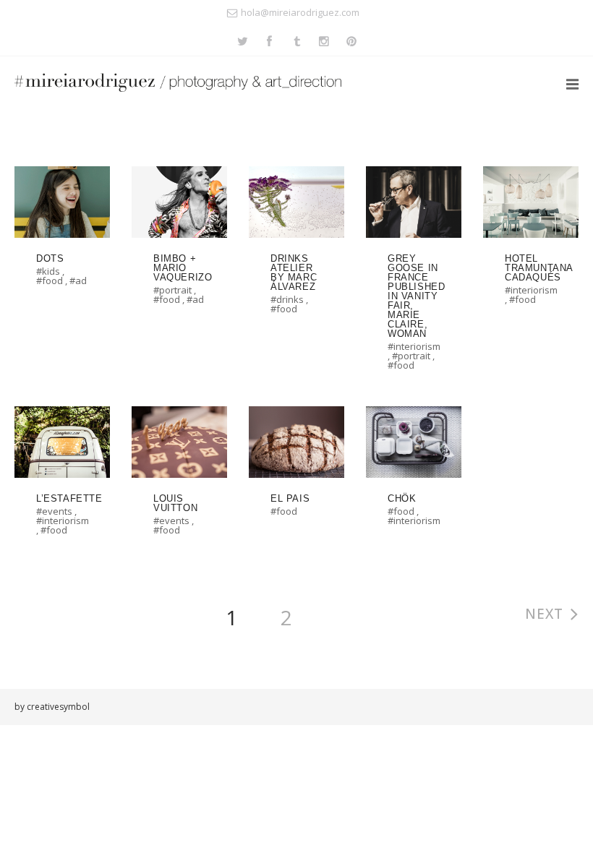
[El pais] (294, 468)
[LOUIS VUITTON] (177, 477)
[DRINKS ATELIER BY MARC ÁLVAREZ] (294, 247)
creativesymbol (58, 706)
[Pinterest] (351, 42)
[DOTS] (60, 233)
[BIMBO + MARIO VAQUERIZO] (177, 242)
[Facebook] (269, 42)
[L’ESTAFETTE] (60, 477)
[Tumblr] (297, 42)
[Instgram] (324, 42)
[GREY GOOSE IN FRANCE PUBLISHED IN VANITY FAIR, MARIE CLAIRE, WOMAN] (411, 275)
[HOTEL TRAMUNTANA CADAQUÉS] (528, 242)
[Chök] (411, 473)
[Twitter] (242, 42)
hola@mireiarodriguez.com (300, 12)
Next (544, 613)
